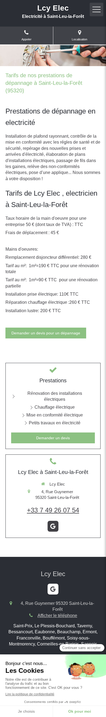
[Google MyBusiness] (53, 526)
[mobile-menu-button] (96, 9)
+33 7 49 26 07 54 (53, 510)
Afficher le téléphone (57, 615)
